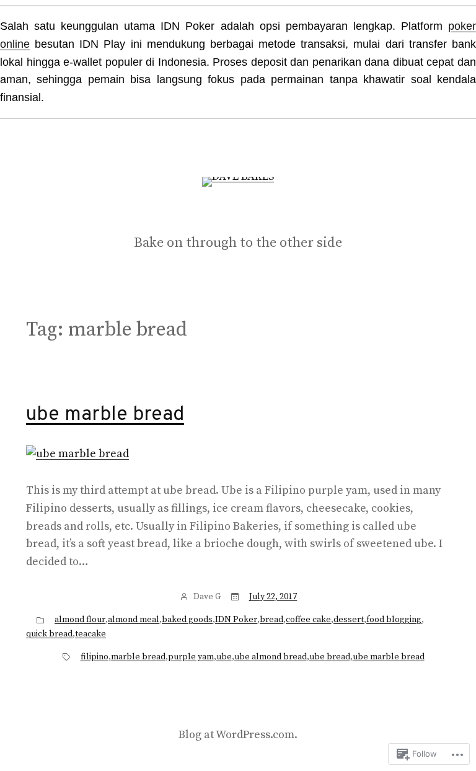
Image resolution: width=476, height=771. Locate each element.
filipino (94, 656)
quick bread (49, 634)
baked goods (187, 619)
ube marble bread (105, 415)
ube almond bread (270, 656)
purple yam (191, 656)
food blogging (393, 619)
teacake (90, 634)
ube (224, 656)
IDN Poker (236, 619)
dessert (348, 619)
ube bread (329, 656)
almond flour (80, 619)
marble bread (138, 656)
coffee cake (308, 619)
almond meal (133, 619)
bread (271, 619)
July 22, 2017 (273, 596)
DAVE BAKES (238, 215)
